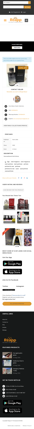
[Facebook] (18, 178)
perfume (26, 164)
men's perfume (9, 164)
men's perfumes (18, 164)
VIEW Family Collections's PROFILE (15, 125)
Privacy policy (27, 425)
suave (17, 168)
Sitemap (4, 330)
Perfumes (17, 47)
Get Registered (15, 12)
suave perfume (24, 168)
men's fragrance (15, 161)
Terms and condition (14, 425)
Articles (4, 327)
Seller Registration (17, 303)
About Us (4, 319)
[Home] (14, 20)
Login (24, 12)
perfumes (17, 166)
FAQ (3, 324)
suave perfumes (9, 171)
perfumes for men (9, 168)
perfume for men (9, 166)
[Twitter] (21, 178)
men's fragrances (25, 161)
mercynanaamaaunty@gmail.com (21, 118)
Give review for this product (13, 190)
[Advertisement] (17, 28)
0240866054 (14, 110)
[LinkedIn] (27, 178)
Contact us (5, 322)
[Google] (24, 178)
